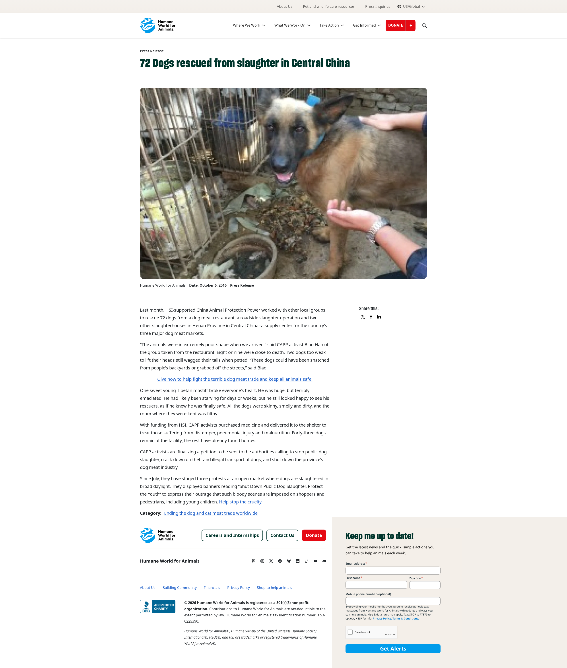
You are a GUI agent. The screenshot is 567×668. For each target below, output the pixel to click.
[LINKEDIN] (379, 317)
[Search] (421, 25)
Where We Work (246, 25)
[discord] (324, 560)
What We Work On (289, 25)
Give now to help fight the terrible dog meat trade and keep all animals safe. (235, 379)
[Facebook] (280, 560)
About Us (284, 6)
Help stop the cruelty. (240, 502)
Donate (395, 25)
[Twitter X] (271, 560)
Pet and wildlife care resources (329, 6)
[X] (363, 317)
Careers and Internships (232, 535)
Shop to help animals (274, 587)
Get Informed (364, 25)
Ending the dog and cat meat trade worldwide (211, 513)
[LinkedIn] (297, 560)
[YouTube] (315, 560)
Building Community (180, 587)
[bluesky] (289, 560)
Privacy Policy (238, 587)
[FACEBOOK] (371, 317)
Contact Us (282, 535)
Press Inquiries (377, 6)
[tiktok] (306, 560)
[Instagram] (262, 560)
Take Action (329, 25)
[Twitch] (253, 560)
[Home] (157, 535)
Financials (212, 587)
